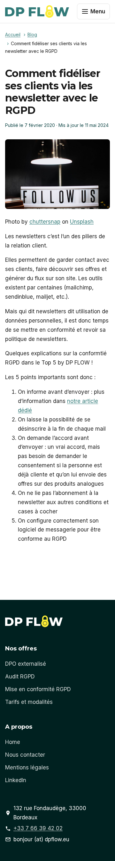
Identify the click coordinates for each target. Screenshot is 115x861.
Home (12, 742)
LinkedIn (15, 780)
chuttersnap (44, 222)
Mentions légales (27, 767)
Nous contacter (25, 755)
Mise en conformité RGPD (38, 689)
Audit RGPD (20, 676)
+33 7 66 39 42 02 (38, 828)
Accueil (12, 34)
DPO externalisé (25, 664)
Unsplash (82, 222)
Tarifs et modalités (29, 702)
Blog (32, 34)
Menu (97, 11)
